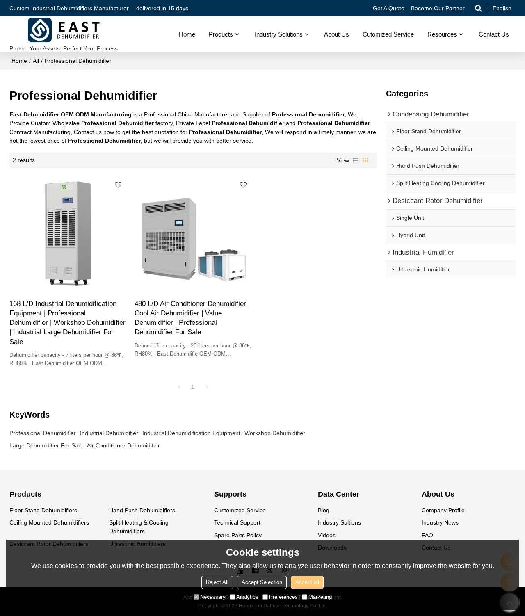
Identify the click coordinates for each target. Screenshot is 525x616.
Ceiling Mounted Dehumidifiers (49, 522)
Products (221, 34)
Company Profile (443, 510)
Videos (327, 535)
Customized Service (240, 510)
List (356, 160)
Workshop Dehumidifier (274, 433)
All (36, 60)
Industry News (440, 522)
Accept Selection (262, 582)
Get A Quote (388, 8)
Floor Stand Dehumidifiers (43, 510)
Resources (442, 34)
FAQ (427, 535)
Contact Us (494, 34)
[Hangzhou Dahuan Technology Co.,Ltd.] (64, 30)
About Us (336, 34)
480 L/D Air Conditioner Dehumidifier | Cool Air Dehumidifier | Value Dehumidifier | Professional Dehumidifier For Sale (192, 318)
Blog (323, 510)
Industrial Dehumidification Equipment (191, 433)
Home (187, 34)
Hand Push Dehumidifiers (142, 510)
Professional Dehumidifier (42, 433)
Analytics (247, 597)
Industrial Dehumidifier (109, 433)
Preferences (283, 597)
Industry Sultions (339, 522)
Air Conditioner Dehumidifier (123, 445)
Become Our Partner (438, 8)
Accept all (307, 582)
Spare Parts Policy (238, 535)
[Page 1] (179, 387)
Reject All (217, 582)
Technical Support (237, 522)
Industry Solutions (279, 34)
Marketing (320, 597)
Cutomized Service (388, 34)
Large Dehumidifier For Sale (46, 445)
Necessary (213, 597)
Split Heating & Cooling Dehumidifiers (139, 526)
